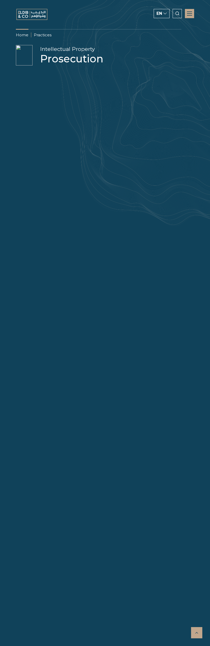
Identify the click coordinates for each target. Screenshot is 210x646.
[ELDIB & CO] (32, 14)
